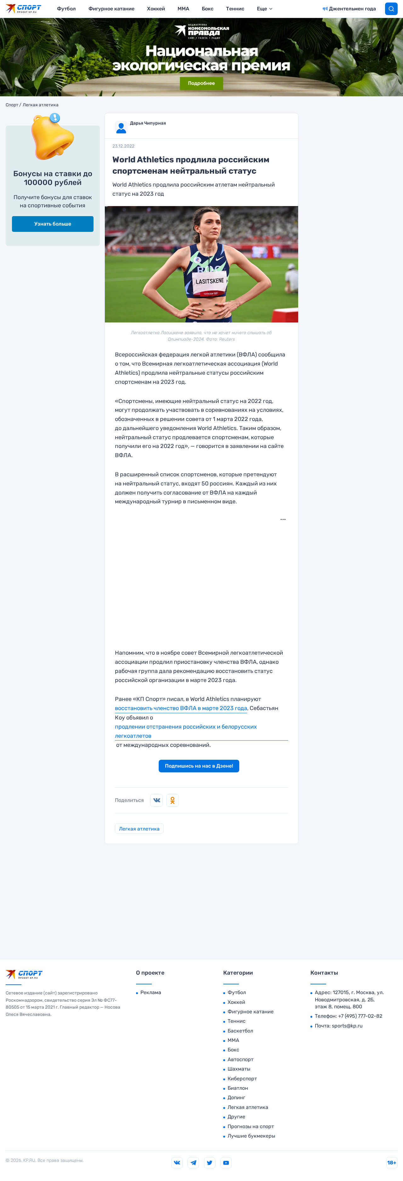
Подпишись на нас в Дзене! (199, 766)
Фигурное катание (111, 9)
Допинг (236, 1097)
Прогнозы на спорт (251, 1126)
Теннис (235, 9)
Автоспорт (240, 1059)
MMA (183, 9)
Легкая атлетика (41, 105)
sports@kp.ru (347, 1026)
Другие (236, 1117)
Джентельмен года (352, 9)
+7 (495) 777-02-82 (360, 1016)
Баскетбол (240, 1031)
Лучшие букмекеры (251, 1136)
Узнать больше (52, 224)
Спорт (12, 105)
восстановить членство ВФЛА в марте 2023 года (181, 708)
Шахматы (239, 1069)
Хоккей (156, 9)
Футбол (66, 9)
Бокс (207, 9)
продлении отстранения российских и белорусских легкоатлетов (186, 731)
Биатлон (238, 1088)
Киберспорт (242, 1079)
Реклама (150, 992)
